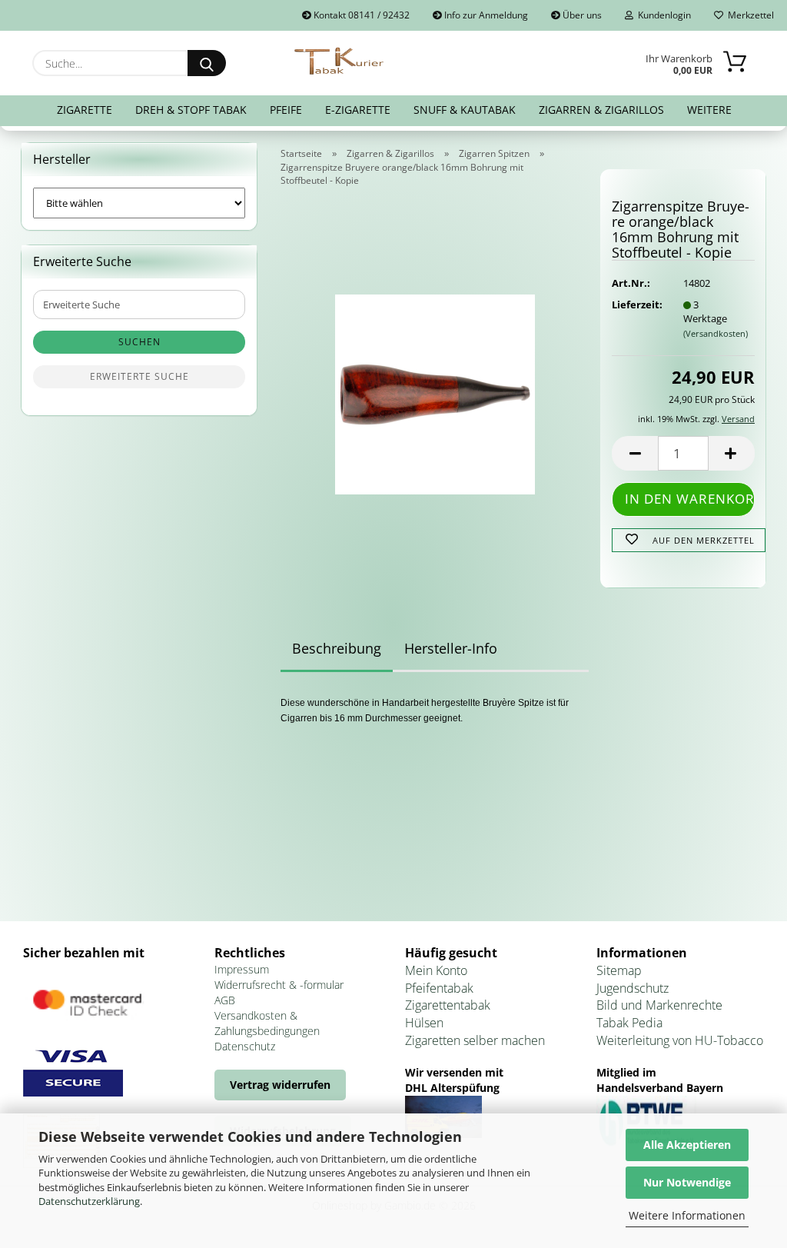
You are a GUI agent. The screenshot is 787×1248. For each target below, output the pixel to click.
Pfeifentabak (439, 988)
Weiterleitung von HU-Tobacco (679, 1040)
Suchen (139, 341)
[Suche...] (207, 63)
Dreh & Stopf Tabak (191, 109)
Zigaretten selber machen (475, 1040)
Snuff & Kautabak (464, 109)
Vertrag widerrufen (280, 1084)
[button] (635, 453)
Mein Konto (436, 970)
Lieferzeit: (635, 304)
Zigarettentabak (447, 1005)
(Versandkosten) (715, 333)
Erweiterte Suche (139, 376)
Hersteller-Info (450, 648)
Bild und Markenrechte (659, 1005)
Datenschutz (244, 1046)
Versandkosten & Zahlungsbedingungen (267, 1023)
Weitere (709, 109)
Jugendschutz (632, 988)
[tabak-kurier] (340, 61)
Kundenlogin (662, 15)
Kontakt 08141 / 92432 (360, 15)
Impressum (241, 969)
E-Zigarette (357, 109)
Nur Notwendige (687, 1182)
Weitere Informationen (687, 1215)
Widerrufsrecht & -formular (279, 984)
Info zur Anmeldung (485, 15)
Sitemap (619, 970)
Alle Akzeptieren (687, 1144)
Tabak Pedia (629, 1022)
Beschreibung (336, 648)
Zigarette (84, 109)
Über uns (581, 15)
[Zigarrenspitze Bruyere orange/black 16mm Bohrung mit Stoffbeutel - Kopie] (435, 390)
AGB (224, 1000)
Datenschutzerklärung (89, 1201)
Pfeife (286, 109)
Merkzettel (748, 15)
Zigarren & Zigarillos (601, 109)
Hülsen (424, 1022)
